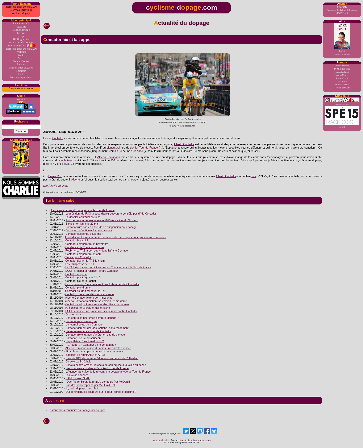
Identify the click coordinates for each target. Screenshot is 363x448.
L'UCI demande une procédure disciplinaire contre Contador (101, 311)
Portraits (21, 51)
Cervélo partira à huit (78, 361)
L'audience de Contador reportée (84, 247)
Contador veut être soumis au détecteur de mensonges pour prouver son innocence (115, 237)
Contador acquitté (76, 274)
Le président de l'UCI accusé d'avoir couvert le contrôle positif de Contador (111, 213)
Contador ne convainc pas (81, 321)
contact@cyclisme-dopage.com (195, 440)
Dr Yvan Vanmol (342, 84)
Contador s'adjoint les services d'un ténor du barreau (97, 304)
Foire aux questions (21, 77)
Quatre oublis (74, 314)
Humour (21, 70)
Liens (21, 73)
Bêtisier (21, 64)
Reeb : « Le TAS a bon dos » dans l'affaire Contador (97, 250)
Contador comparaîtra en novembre (86, 243)
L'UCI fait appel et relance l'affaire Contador (91, 270)
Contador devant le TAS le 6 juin (85, 260)
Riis (253, 176)
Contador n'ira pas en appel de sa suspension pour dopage (101, 227)
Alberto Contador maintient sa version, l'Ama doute (96, 301)
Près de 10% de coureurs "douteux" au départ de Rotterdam (102, 358)
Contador (57, 138)
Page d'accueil (21, 23)
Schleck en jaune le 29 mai (82, 223)
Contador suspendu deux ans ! (84, 233)
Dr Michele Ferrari (342, 69)
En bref (21, 33)
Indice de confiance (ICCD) (21, 6)
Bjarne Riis (55, 176)
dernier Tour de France (144, 147)
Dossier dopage (21, 29)
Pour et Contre (21, 61)
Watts (21, 55)
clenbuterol (113, 147)
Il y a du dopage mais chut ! (83, 388)
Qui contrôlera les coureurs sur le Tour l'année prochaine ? (101, 391)
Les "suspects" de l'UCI (79, 264)
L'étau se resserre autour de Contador (88, 331)
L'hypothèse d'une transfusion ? (85, 341)
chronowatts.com (342, 104)
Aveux (21, 58)
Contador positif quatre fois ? (82, 277)
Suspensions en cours (21, 88)
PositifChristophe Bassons (342, 52)
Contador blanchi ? (76, 240)
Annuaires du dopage (21, 42)
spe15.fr (342, 127)
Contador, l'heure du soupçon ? (84, 338)
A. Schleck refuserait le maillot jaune (87, 307)
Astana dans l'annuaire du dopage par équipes (77, 410)
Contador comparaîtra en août (83, 254)
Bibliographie (21, 39)
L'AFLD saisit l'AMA (78, 378)
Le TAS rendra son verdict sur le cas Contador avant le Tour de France (108, 267)
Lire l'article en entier (55, 185)
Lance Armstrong (342, 66)
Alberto (75, 179)
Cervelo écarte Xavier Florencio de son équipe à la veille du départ (106, 364)
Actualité (21, 26)
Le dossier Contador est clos (83, 217)
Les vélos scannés (77, 375)
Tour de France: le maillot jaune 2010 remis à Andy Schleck (102, 220)
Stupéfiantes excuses (21, 67)
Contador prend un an (78, 287)
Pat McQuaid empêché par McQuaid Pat (90, 385)
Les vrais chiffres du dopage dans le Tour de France (82, 210)
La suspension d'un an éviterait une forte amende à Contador (102, 284)
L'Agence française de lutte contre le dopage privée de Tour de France (108, 371)
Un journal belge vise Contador (84, 324)
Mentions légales (161, 440)
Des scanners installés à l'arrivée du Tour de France (97, 368)
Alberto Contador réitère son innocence (88, 297)
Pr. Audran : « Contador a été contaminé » (91, 344)
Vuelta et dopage (21, 13)
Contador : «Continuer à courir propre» (89, 230)
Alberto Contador (184, 144)
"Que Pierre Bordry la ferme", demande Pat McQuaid (98, 381)
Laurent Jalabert (342, 72)
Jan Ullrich (342, 81)
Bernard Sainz (342, 78)
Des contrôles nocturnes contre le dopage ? (92, 317)
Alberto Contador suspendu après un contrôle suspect (98, 348)
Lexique (21, 36)
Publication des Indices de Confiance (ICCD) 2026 (342, 10)
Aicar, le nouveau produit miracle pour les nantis (94, 351)
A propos (21, 99)
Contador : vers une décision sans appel (89, 294)
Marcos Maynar (342, 75)
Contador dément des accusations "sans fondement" (98, 327)
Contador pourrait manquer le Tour (85, 291)
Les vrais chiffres (19, 9)
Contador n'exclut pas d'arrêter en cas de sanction (96, 334)
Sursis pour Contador (78, 257)
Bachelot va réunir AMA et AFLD (85, 354)
